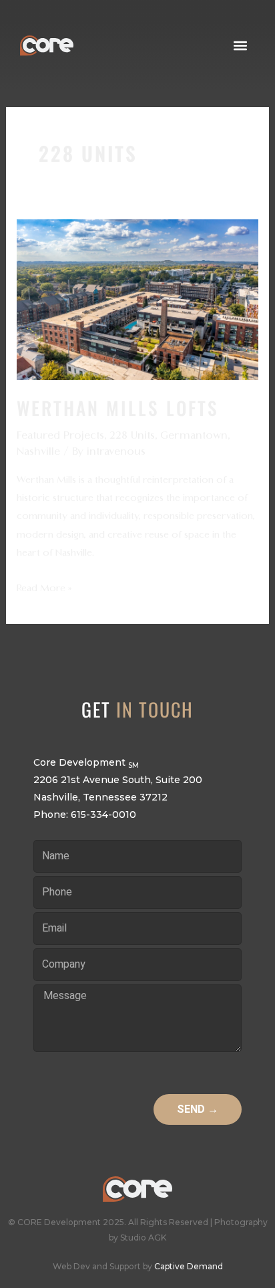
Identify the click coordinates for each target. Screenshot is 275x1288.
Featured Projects (60, 435)
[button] (241, 45)
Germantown (194, 435)
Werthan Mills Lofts (118, 407)
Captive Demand (188, 1266)
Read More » (44, 586)
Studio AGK (143, 1237)
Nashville (38, 451)
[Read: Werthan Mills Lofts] (137, 299)
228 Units (132, 435)
